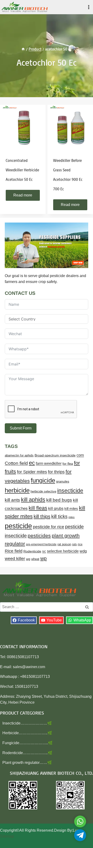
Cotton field (16, 463)
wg (28, 559)
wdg (83, 551)
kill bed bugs (59, 499)
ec (32, 463)
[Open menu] (88, 7)
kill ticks (59, 516)
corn (80, 455)
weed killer (15, 558)
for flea (67, 463)
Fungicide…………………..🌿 (27, 743)
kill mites (71, 508)
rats (74, 544)
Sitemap (7, 836)
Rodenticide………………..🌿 (27, 753)
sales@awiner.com (29, 667)
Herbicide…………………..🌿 (27, 733)
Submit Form (20, 428)
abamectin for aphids (19, 455)
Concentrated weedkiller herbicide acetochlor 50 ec (22, 170)
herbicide (17, 490)
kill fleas (38, 508)
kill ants (12, 499)
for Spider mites (32, 472)
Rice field (13, 551)
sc (44, 551)
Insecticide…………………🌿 (27, 723)
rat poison (64, 544)
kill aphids (33, 500)
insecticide (70, 491)
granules (62, 481)
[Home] (23, 49)
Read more (22, 195)
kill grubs (55, 508)
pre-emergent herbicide (41, 544)
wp (43, 558)
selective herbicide (63, 551)
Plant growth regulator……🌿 (27, 763)
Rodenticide (32, 551)
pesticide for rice (48, 526)
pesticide (18, 526)
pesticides (39, 535)
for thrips (56, 472)
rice (80, 544)
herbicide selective (43, 491)
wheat (35, 559)
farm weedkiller (49, 463)
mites (71, 517)
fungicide (43, 480)
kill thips (42, 516)
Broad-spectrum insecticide (55, 455)
